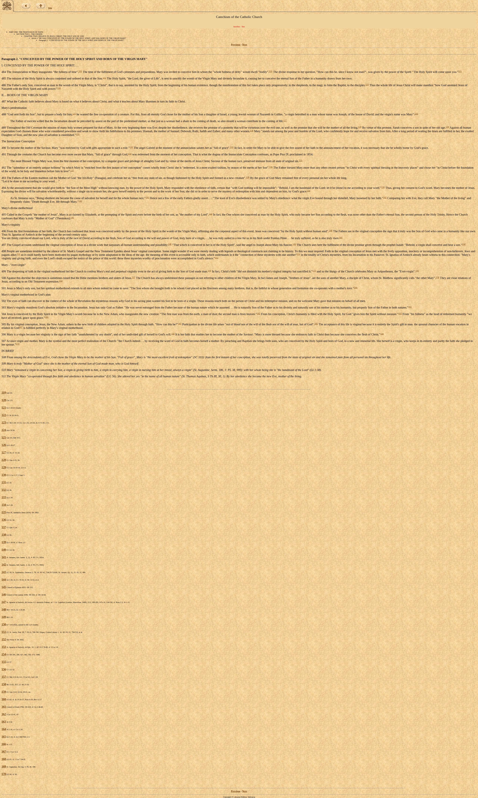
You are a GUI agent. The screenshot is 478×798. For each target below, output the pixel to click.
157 (133, 277)
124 (59, 88)
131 (78, 134)
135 (300, 160)
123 (367, 84)
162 (258, 313)
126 (416, 114)
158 (437, 277)
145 (72, 218)
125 (74, 114)
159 (61, 281)
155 (314, 271)
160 (355, 287)
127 (285, 120)
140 (308, 191)
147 (341, 237)
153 (216, 258)
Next (244, 44)
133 (232, 147)
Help (50, 8)
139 (383, 187)
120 (270, 71)
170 (17, 344)
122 (104, 78)
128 (359, 127)
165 (179, 324)
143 (80, 201)
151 (18, 254)
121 (460, 71)
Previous (235, 44)
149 (294, 244)
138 (247, 177)
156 (417, 271)
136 (271, 167)
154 (209, 271)
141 (147, 197)
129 (447, 127)
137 (72, 170)
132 (131, 147)
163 (400, 313)
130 (251, 130)
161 (410, 307)
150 (463, 244)
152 (298, 254)
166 (316, 324)
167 (21, 327)
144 (210, 214)
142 (385, 197)
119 (80, 71)
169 (382, 334)
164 (46, 317)
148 (169, 244)
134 (129, 154)
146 (330, 230)
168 (173, 334)
